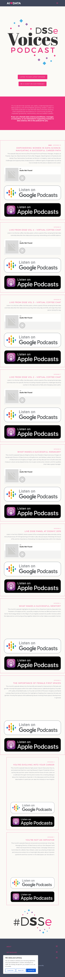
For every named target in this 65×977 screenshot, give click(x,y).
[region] (20, 964)
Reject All (20, 970)
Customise (10, 970)
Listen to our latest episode (32, 77)
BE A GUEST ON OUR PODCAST (32, 84)
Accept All (31, 970)
